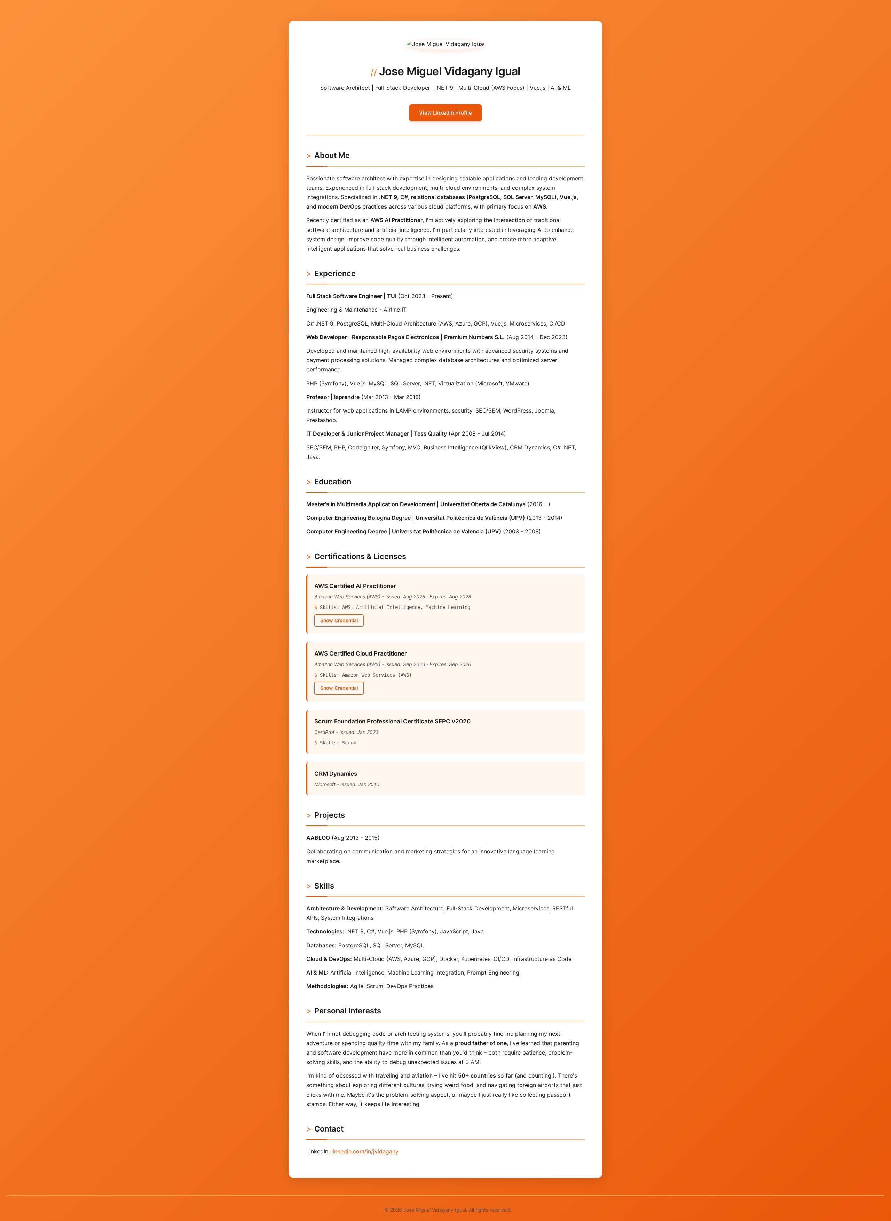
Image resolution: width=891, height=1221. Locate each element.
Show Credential (339, 620)
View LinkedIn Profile (445, 112)
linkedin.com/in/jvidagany (365, 1151)
